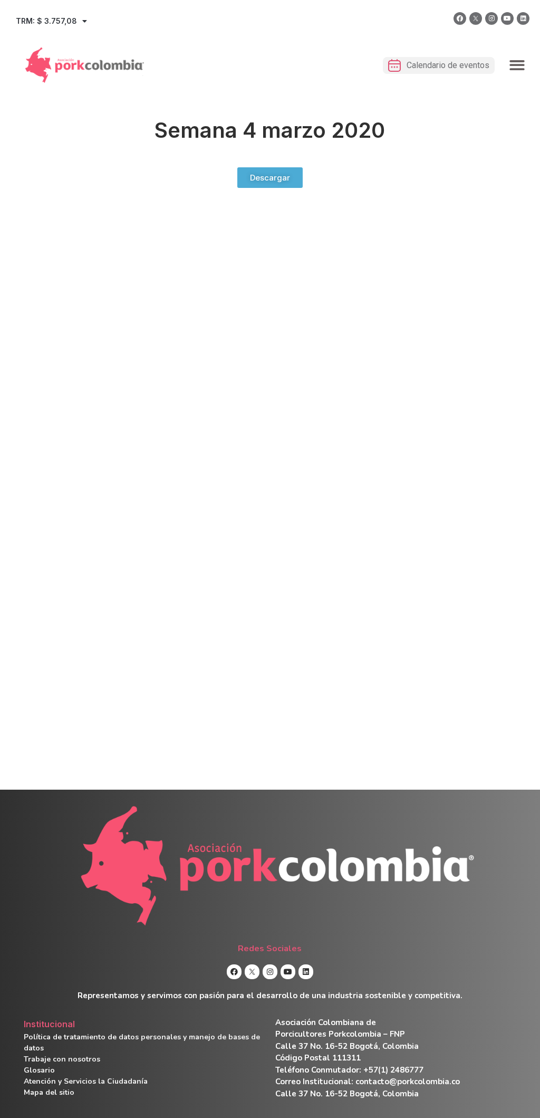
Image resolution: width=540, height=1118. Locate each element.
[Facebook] (460, 18)
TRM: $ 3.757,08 (46, 20)
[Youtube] (507, 18)
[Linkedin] (523, 18)
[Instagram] (491, 18)
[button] (517, 65)
